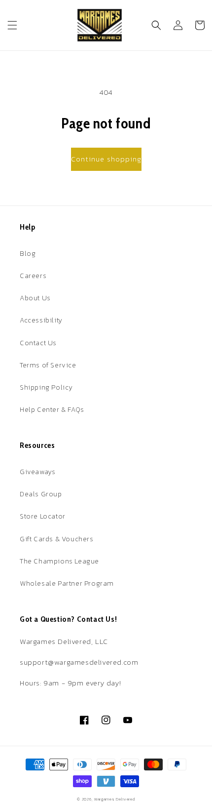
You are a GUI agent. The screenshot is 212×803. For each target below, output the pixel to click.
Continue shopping (106, 158)
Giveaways (37, 472)
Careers (33, 276)
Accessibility (41, 320)
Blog (27, 253)
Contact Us (38, 343)
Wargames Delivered (114, 799)
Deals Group (41, 494)
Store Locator (43, 516)
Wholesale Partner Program (67, 583)
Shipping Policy (46, 387)
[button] (12, 25)
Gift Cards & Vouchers (57, 539)
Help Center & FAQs (52, 409)
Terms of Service (48, 365)
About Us (35, 298)
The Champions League (59, 561)
